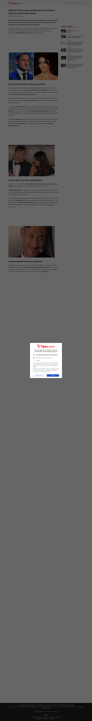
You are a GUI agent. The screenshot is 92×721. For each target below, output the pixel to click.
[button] (46, 360)
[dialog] (46, 360)
